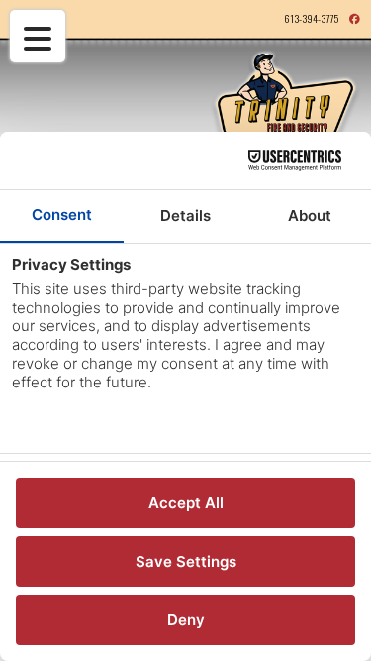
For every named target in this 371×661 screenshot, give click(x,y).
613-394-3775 (311, 18)
